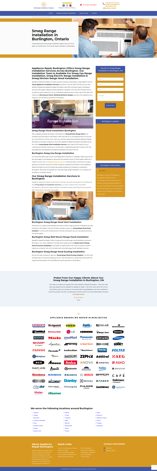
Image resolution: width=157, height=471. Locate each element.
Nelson (67, 428)
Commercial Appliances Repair (67, 448)
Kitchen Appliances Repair (66, 452)
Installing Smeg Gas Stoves (55, 162)
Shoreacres (99, 415)
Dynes (35, 423)
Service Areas (83, 13)
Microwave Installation (88, 450)
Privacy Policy (85, 456)
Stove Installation (86, 454)
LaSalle (67, 415)
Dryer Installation (86, 448)
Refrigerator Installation (88, 452)
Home (51, 13)
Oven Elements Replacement (67, 454)
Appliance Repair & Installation (66, 13)
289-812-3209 (109, 8)
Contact (94, 13)
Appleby (35, 415)
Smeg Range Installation (44, 17)
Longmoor (67, 418)
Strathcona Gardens (101, 418)
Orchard (67, 431)
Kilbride (67, 412)
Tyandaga (99, 423)
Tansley (98, 420)
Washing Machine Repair (65, 456)
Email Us (109, 448)
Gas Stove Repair (63, 450)
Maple (66, 420)
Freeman (35, 428)
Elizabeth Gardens (38, 425)
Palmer (98, 412)
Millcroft (67, 423)
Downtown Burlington (39, 420)
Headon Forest (37, 431)
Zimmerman (99, 425)
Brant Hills (36, 418)
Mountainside (68, 425)
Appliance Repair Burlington (88, 469)
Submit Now (110, 105)
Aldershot (36, 412)
